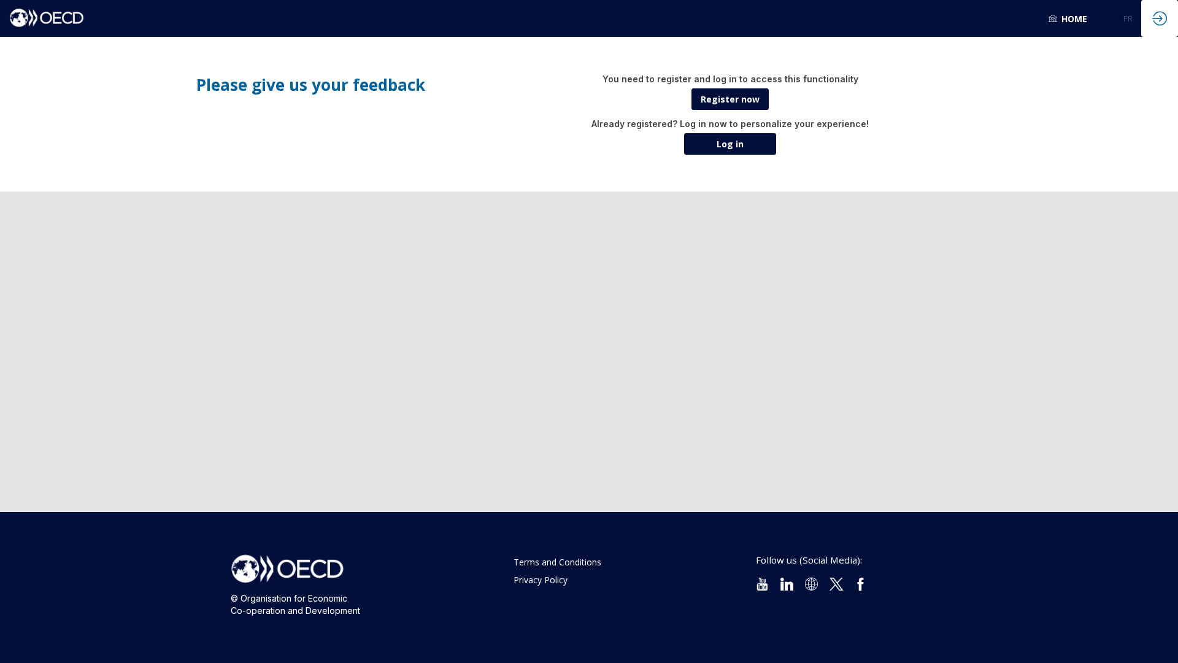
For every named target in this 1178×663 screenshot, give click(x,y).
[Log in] (1159, 18)
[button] (1114, 18)
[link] (1068, 18)
